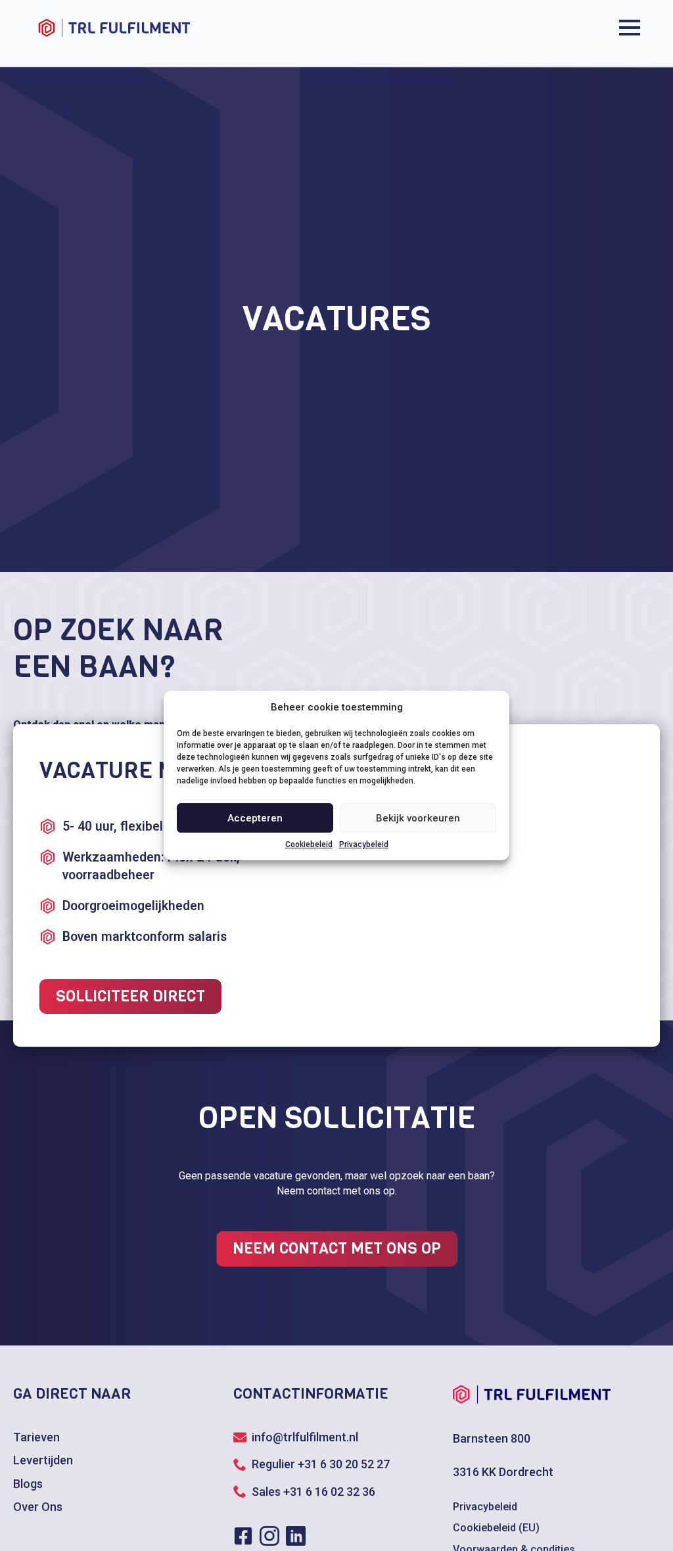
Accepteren (255, 818)
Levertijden (43, 1460)
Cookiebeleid (309, 844)
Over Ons (37, 1507)
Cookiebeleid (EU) (496, 1527)
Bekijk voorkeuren (418, 818)
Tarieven (36, 1437)
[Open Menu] (629, 27)
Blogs (28, 1484)
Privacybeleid (363, 844)
